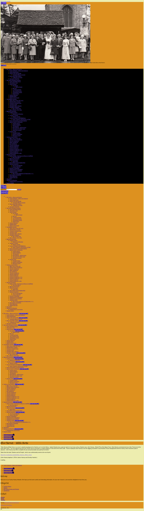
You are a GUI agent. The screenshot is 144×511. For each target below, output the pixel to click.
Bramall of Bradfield (14, 168)
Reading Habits (10, 183)
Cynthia (3, 500)
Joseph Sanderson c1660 (16, 153)
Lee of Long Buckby (17, 165)
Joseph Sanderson (14, 148)
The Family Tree (14, 83)
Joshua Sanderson (14, 152)
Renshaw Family (17, 135)
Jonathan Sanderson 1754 (16, 149)
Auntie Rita (15, 161)
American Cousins (17, 130)
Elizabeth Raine (16, 133)
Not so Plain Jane (17, 108)
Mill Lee (15, 88)
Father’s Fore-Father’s (12, 137)
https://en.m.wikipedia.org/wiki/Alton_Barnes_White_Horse (16, 455)
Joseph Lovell (13, 131)
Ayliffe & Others (13, 112)
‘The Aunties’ (16, 126)
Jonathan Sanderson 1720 (16, 150)
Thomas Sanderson (14, 145)
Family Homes (13, 84)
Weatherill (9, 179)
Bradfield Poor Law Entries (16, 181)
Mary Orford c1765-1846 (16, 110)
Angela (3, 497)
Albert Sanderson (14, 142)
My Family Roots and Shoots (11, 489)
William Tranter (16, 116)
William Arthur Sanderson (16, 139)
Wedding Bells (13, 96)
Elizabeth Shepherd (14, 107)
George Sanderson (14, 146)
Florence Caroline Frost (15, 103)
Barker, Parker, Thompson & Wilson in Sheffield (21, 156)
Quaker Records (13, 177)
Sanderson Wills (13, 172)
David (2, 498)
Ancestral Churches (14, 79)
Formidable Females (12, 99)
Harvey (5, 488)
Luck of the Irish (17, 166)
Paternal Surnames (11, 154)
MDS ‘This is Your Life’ (15, 138)
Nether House (19, 87)
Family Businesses (14, 72)
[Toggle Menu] (4, 68)
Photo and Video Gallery (16, 76)
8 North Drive (16, 93)
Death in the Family (14, 97)
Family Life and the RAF (15, 73)
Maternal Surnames (11, 111)
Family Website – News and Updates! (19, 70)
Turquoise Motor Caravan (19, 75)
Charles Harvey (16, 123)
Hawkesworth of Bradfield (16, 169)
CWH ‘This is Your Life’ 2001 (16, 100)
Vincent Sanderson (14, 141)
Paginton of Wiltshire (18, 114)
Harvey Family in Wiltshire (16, 122)
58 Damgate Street (17, 92)
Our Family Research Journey (14, 80)
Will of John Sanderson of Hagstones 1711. (23, 173)
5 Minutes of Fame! (17, 77)
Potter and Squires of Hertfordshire (18, 120)
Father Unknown (14, 95)
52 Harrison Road (17, 89)
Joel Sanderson (13, 143)
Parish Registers (13, 176)
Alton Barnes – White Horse (19, 127)
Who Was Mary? (17, 157)
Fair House (15, 85)
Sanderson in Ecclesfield (16, 171)
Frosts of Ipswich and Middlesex (18, 118)
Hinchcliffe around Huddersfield (17, 162)
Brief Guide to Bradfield (15, 175)
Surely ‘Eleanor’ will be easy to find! (21, 119)
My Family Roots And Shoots (12, 502)
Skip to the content (5, 1)
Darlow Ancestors (14, 164)
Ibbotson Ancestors (14, 158)
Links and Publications (15, 81)
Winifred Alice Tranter (15, 102)
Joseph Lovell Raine (17, 134)
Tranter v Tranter (14, 115)
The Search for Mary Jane (19, 129)
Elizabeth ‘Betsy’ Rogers (16, 106)
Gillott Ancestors (14, 160)
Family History (7, 486)
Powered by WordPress (6, 505)
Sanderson (6, 490)
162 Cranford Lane (17, 91)
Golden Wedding (17, 125)
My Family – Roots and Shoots (14, 69)
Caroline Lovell (13, 104)
